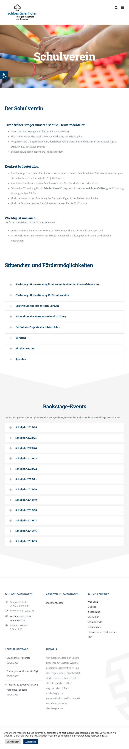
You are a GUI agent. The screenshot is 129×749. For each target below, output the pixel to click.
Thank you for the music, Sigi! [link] (23, 671)
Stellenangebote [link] (54, 602)
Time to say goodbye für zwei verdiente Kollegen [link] (22, 687)
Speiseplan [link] (93, 616)
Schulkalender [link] (95, 621)
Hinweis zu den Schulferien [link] (102, 632)
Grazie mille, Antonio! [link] (18, 657)
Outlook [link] (92, 606)
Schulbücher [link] (94, 626)
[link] (4, 75)
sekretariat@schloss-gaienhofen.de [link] (21, 618)
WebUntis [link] (93, 601)
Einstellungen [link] (13, 741)
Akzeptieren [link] (30, 741)
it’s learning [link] (94, 611)
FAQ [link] (90, 637)
